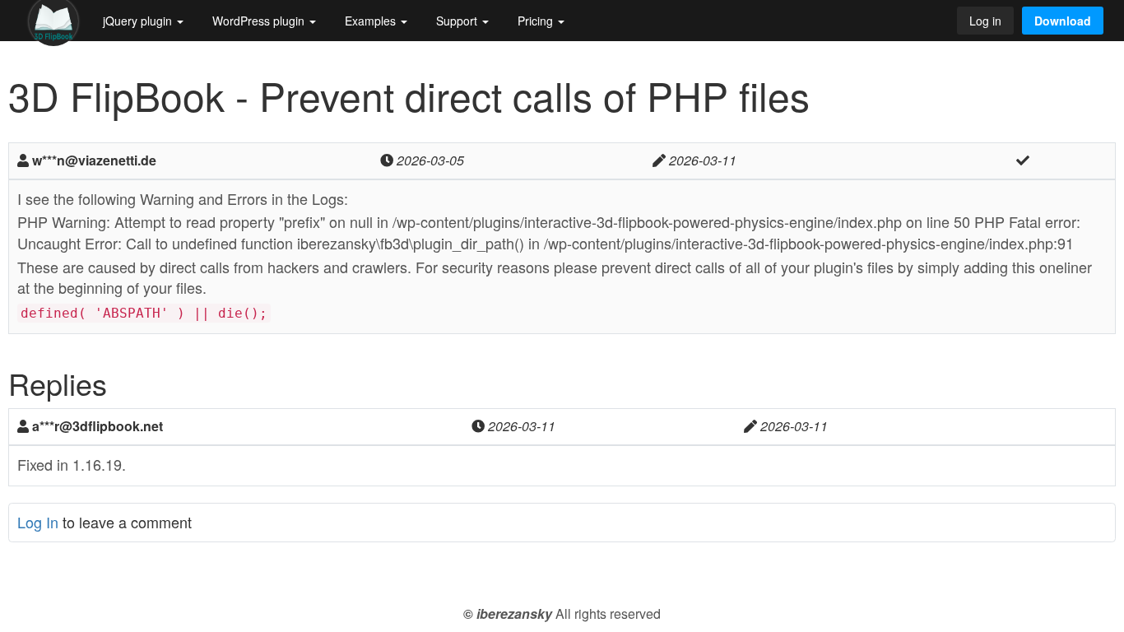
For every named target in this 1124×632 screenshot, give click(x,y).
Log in (985, 20)
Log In (37, 521)
